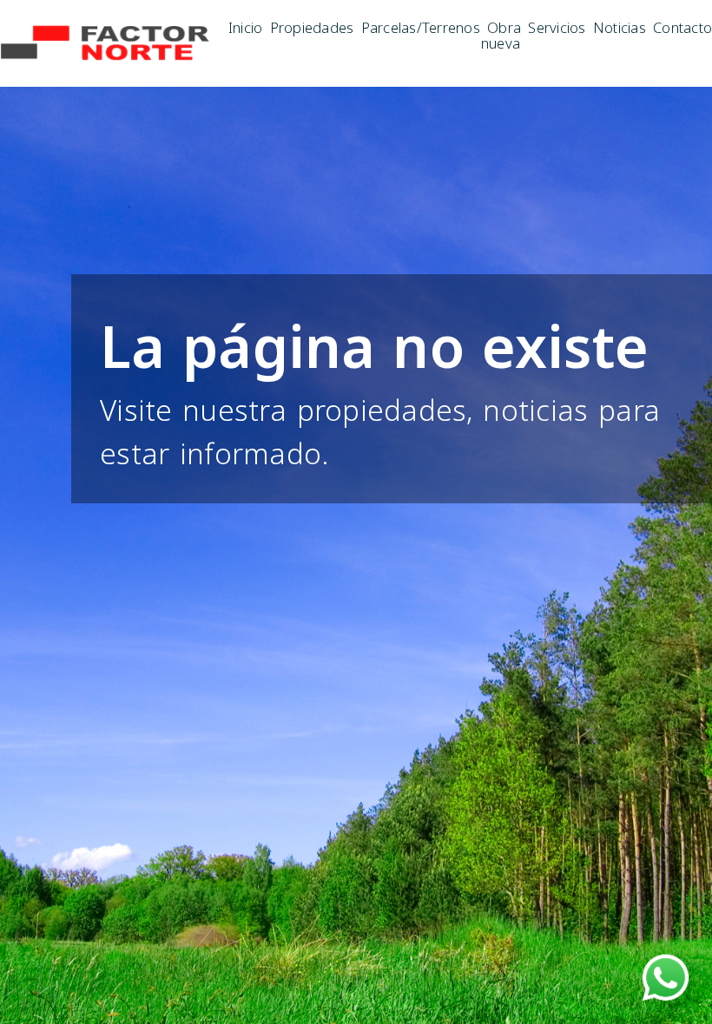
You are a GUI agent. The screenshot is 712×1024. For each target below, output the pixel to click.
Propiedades (311, 26)
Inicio (245, 26)
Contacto (682, 26)
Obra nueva (501, 34)
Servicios (556, 26)
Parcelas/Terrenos (420, 26)
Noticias (619, 26)
